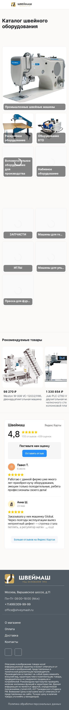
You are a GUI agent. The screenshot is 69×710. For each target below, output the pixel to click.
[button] (18, 604)
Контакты (11, 642)
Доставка (11, 635)
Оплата (10, 629)
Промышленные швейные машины (30, 107)
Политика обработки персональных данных (34, 703)
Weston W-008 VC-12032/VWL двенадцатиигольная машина (23, 397)
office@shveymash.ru (19, 610)
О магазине (13, 622)
